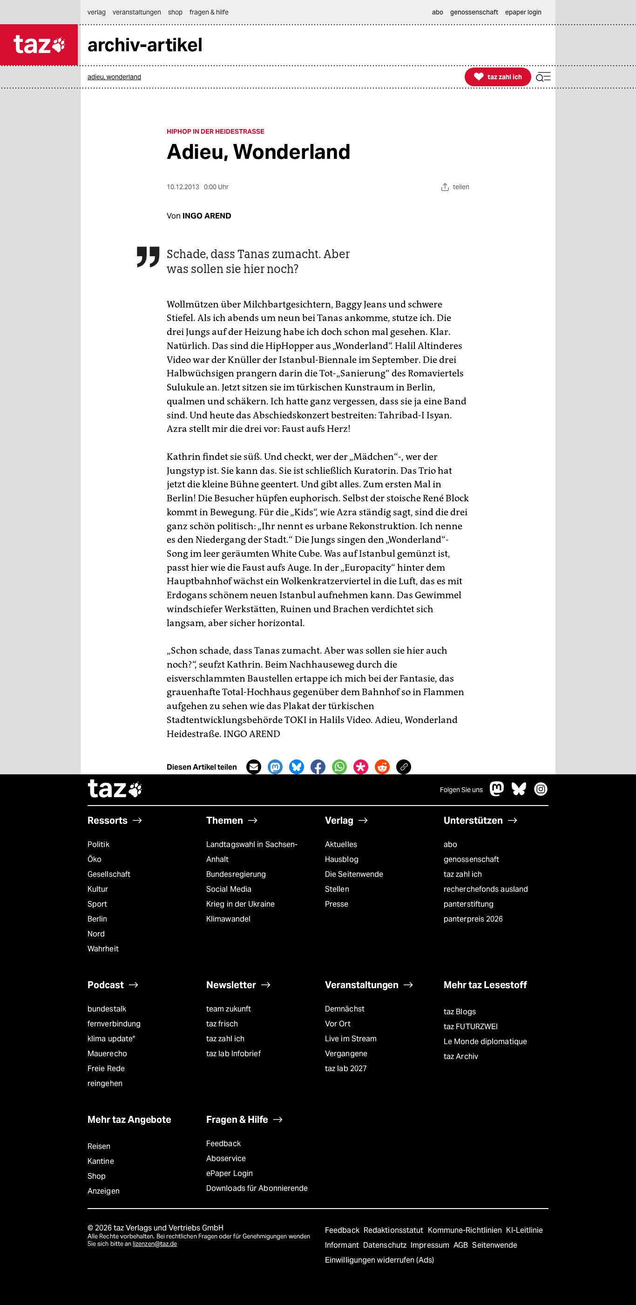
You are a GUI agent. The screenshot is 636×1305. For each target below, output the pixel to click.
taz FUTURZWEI (471, 1027)
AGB (461, 1245)
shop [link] (175, 12)
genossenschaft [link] (474, 12)
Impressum (431, 1245)
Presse (337, 904)
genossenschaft (471, 859)
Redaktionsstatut (395, 1230)
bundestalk (107, 1009)
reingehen (105, 1083)
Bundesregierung (236, 874)
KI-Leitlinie (524, 1230)
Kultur (98, 889)
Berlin (98, 919)
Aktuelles (341, 844)
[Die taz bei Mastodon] (497, 794)
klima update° (111, 1039)
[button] (543, 77)
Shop (97, 1176)
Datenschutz (385, 1245)
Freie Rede (106, 1068)
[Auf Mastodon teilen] (275, 766)
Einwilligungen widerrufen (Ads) (379, 1260)
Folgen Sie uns (461, 790)
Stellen (337, 889)
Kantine (101, 1161)
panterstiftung (469, 904)
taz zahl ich (463, 874)
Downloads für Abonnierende (257, 1188)
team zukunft (228, 1009)
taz (115, 790)
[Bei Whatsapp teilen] (339, 766)
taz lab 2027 (346, 1068)
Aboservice (226, 1158)
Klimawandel (228, 919)
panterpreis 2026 (473, 919)
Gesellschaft (109, 874)
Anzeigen (104, 1191)
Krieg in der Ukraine (240, 904)
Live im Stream (351, 1039)
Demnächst (345, 1009)
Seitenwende (494, 1245)
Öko (94, 859)
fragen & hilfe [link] (209, 12)
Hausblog (342, 859)
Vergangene (346, 1054)
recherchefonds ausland (486, 889)
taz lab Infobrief (233, 1054)
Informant (343, 1245)
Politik (98, 844)
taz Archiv (461, 1056)
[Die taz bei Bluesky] (519, 794)
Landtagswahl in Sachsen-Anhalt (252, 852)
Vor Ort (338, 1024)
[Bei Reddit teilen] (382, 766)
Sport (97, 904)
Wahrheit (103, 949)
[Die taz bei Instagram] (541, 794)
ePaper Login (229, 1173)
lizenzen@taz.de (155, 1244)
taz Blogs (460, 1012)
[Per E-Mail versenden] (253, 766)
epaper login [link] (523, 12)
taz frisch (222, 1024)
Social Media (228, 889)
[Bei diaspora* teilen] (360, 766)
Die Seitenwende (354, 874)
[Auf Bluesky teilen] (296, 766)
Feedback (223, 1143)
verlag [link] (97, 12)
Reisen (99, 1146)
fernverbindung (114, 1024)
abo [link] (437, 12)
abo (450, 844)
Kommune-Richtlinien (466, 1230)
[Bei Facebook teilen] (318, 766)
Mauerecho (107, 1054)
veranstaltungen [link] (137, 12)
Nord (96, 934)
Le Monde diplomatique (485, 1041)
